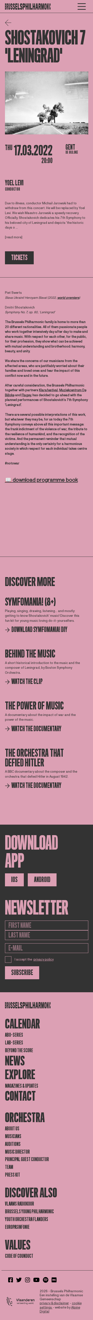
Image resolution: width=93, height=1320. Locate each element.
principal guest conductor (27, 1159)
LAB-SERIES (14, 1043)
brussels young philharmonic (29, 1212)
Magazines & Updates (21, 1086)
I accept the (34, 959)
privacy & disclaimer (54, 1303)
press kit (12, 1175)
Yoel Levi (14, 183)
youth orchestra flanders (26, 1219)
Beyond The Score (19, 1050)
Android (42, 880)
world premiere (68, 298)
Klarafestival (48, 390)
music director (17, 1152)
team (9, 1167)
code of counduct (19, 1256)
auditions (13, 1144)
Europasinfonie (17, 1227)
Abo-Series (14, 1035)
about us (12, 1129)
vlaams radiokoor (19, 1204)
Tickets (19, 258)
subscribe (22, 973)
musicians (13, 1136)
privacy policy (43, 960)
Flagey (26, 395)
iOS (14, 880)
